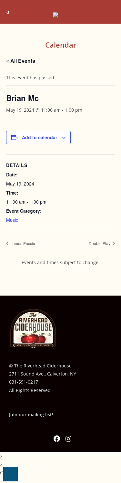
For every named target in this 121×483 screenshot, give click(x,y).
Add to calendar (39, 137)
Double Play (100, 243)
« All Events (20, 60)
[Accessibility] (10, 474)
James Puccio (22, 243)
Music (12, 220)
